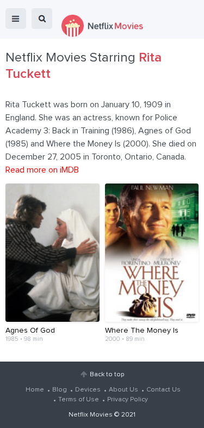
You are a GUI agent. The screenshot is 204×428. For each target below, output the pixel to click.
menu (15, 18)
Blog (59, 390)
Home (35, 390)
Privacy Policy (127, 399)
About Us (123, 390)
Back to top (107, 374)
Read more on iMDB (42, 170)
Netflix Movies (91, 415)
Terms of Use (78, 399)
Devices (88, 390)
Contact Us (163, 390)
